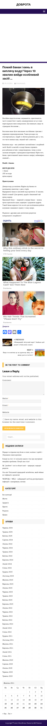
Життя (4, 498)
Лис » (10, 713)
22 (29, 703)
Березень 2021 (7, 647)
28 (24, 707)
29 (29, 707)
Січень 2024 (7, 567)
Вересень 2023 (7, 583)
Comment (6, 380)
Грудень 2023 (7, 571)
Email (5, 405)
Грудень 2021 (7, 635)
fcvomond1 (21, 83)
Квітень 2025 (7, 535)
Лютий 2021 (7, 651)
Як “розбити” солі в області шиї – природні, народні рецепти (21, 467)
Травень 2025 (7, 531)
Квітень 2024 (7, 555)
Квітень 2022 (7, 619)
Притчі (4, 506)
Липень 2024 (7, 543)
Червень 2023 (7, 591)
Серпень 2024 (7, 539)
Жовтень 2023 (7, 579)
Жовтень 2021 (7, 643)
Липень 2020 (7, 667)
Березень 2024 (7, 559)
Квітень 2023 (7, 599)
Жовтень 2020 (7, 659)
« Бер (4, 713)
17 (41, 699)
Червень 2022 (7, 611)
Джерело (5, 326)
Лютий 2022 (7, 627)
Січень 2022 (7, 631)
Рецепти (5, 510)
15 (29, 699)
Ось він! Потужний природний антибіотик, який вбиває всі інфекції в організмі (23, 473)
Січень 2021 (7, 656)
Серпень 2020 (7, 663)
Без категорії (7, 494)
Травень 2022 (7, 615)
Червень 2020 (7, 671)
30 (35, 707)
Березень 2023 (7, 603)
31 (41, 707)
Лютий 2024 (7, 563)
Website (5, 412)
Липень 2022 (7, 607)
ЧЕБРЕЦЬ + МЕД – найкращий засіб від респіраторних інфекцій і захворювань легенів (22, 480)
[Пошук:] (24, 437)
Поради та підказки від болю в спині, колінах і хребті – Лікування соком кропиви (22, 453)
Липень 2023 (7, 587)
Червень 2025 (7, 528)
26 (12, 707)
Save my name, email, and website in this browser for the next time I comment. (21, 420)
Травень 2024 (7, 551)
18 (6, 703)
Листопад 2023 (8, 575)
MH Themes (38, 723)
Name (5, 398)
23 (35, 703)
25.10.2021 (8, 83)
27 (18, 707)
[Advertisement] (23, 38)
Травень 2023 (7, 595)
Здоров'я (5, 502)
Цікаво (4, 514)
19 (12, 703)
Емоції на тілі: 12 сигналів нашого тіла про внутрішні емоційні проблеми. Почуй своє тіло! (22, 460)
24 (41, 703)
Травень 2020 (7, 676)
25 (6, 707)
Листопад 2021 (8, 639)
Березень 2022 (7, 623)
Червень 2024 (7, 547)
